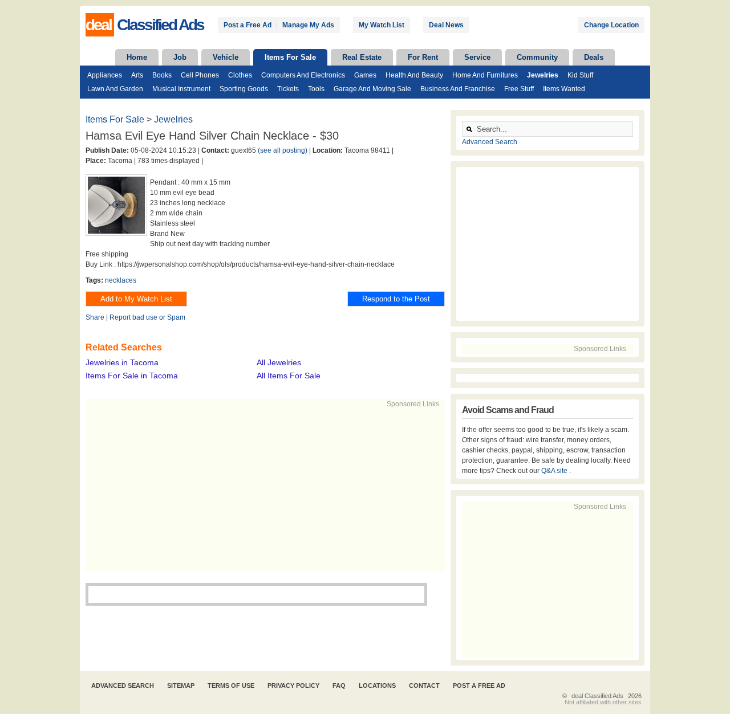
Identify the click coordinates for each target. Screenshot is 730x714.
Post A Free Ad (479, 685)
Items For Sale (290, 57)
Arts (137, 75)
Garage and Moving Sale (372, 89)
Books (162, 75)
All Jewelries (279, 362)
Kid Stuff (580, 75)
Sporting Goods (244, 89)
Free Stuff (519, 89)
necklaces (120, 280)
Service (477, 57)
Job (179, 57)
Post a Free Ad (247, 25)
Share (95, 317)
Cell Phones (200, 75)
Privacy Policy (293, 685)
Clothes (240, 75)
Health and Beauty (414, 75)
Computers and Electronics (303, 75)
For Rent (423, 57)
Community (537, 57)
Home (137, 57)
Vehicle (225, 57)
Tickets (288, 89)
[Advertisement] (260, 489)
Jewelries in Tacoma (122, 362)
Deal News (446, 25)
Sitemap (180, 685)
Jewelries (542, 75)
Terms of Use (231, 685)
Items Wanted (564, 89)
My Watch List (381, 25)
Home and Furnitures (485, 75)
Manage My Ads (308, 25)
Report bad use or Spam (147, 317)
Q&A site (555, 471)
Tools (316, 89)
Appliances (104, 75)
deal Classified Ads (597, 695)
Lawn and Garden (115, 89)
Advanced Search (489, 142)
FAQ (339, 685)
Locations (377, 685)
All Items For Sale (289, 375)
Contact (424, 685)
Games (365, 75)
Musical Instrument (181, 89)
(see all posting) (282, 150)
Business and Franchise (457, 89)
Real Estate (362, 57)
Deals (593, 57)
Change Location (611, 25)
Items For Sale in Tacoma (132, 375)
